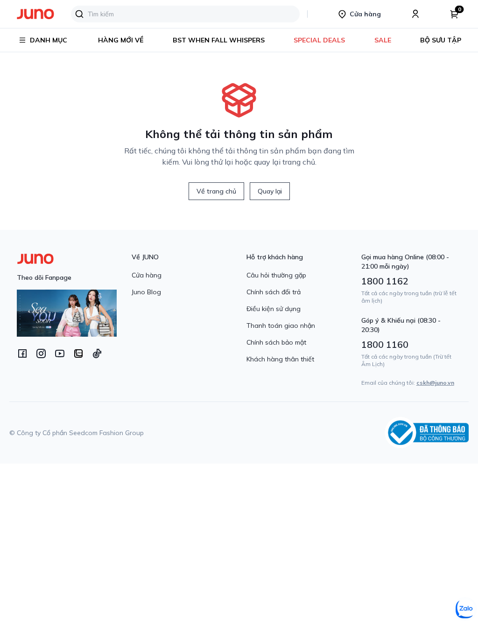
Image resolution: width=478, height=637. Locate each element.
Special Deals (319, 40)
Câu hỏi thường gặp (276, 275)
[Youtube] (59, 353)
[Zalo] (78, 353)
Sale (382, 40)
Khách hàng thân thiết (280, 359)
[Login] (415, 14)
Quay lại (270, 191)
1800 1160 (384, 344)
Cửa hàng (147, 275)
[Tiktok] (97, 353)
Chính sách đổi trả (273, 292)
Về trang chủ (216, 191)
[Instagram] (41, 353)
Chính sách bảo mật (276, 342)
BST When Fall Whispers (219, 40)
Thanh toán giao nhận (280, 325)
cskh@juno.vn (435, 382)
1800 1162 (384, 281)
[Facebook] (22, 353)
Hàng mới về (120, 40)
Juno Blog (146, 292)
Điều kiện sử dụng (273, 309)
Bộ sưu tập (440, 40)
